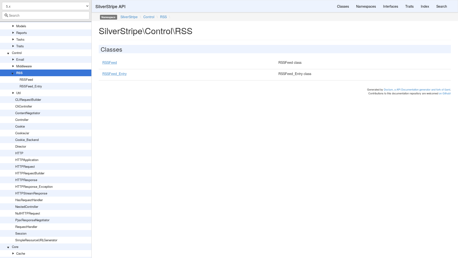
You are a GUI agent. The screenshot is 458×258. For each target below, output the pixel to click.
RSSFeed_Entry (31, 86)
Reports (21, 32)
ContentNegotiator (27, 113)
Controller (21, 119)
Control (17, 52)
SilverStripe (129, 16)
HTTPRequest (25, 166)
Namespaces (366, 6)
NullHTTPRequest (27, 213)
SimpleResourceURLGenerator (36, 240)
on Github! (445, 93)
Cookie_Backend (27, 139)
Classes (343, 6)
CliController (23, 106)
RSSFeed (26, 79)
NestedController (26, 206)
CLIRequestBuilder (28, 99)
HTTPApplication (26, 159)
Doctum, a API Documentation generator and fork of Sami (417, 89)
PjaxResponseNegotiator (32, 220)
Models (21, 26)
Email (20, 59)
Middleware (24, 66)
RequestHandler (26, 226)
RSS (19, 72)
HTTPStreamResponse (31, 193)
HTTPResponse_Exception (34, 186)
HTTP (19, 153)
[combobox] (45, 15)
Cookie (20, 126)
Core (15, 246)
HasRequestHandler (29, 200)
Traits (20, 46)
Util (18, 93)
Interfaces (390, 6)
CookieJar (22, 133)
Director (20, 146)
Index (425, 6)
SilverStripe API (110, 6)
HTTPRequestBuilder (29, 173)
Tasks (20, 39)
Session (20, 233)
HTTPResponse (26, 179)
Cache (20, 253)
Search (441, 6)
